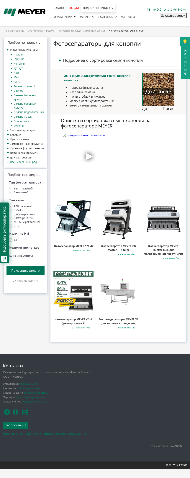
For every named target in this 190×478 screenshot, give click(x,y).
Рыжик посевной (24, 86)
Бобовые (15, 135)
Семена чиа (21, 121)
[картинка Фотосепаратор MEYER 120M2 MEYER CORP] (73, 218)
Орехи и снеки (19, 139)
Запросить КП (15, 425)
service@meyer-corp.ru (36, 392)
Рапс (17, 81)
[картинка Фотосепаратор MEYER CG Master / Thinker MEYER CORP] (118, 218)
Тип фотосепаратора (25, 182)
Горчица (19, 59)
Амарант (19, 54)
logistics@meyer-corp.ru (35, 401)
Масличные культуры (24, 49)
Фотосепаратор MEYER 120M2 (73, 246)
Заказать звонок (173, 16)
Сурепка (19, 125)
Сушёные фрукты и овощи (27, 148)
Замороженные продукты (26, 143)
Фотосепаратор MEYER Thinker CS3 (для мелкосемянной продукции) (163, 250)
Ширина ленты (21, 256)
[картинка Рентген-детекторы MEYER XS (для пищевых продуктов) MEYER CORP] (118, 291)
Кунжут (18, 68)
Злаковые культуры (22, 130)
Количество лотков (24, 247)
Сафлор (18, 90)
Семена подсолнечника (29, 112)
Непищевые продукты (24, 153)
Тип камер (17, 200)
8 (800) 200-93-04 (167, 9)
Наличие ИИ (19, 234)
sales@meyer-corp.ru (28, 388)
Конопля (19, 63)
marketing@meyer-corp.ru (30, 397)
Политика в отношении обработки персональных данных (45, 434)
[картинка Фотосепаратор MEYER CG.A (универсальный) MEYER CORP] (73, 291)
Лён (16, 72)
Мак (16, 77)
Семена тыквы (23, 116)
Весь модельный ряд (23, 162)
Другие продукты (21, 157)
